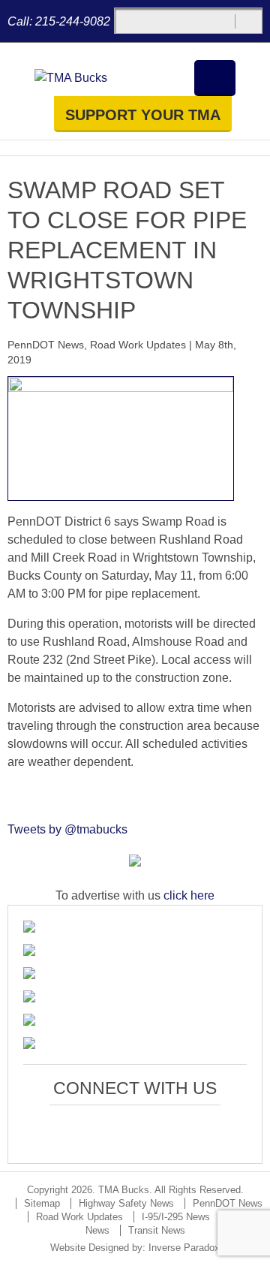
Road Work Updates (138, 345)
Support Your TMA (142, 115)
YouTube (187, 1130)
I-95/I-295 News (176, 1216)
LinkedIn (153, 1130)
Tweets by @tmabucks (68, 829)
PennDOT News (46, 345)
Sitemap (42, 1203)
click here (189, 895)
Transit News (156, 1230)
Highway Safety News (126, 1203)
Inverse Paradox (184, 1247)
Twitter (118, 1130)
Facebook (83, 1130)
